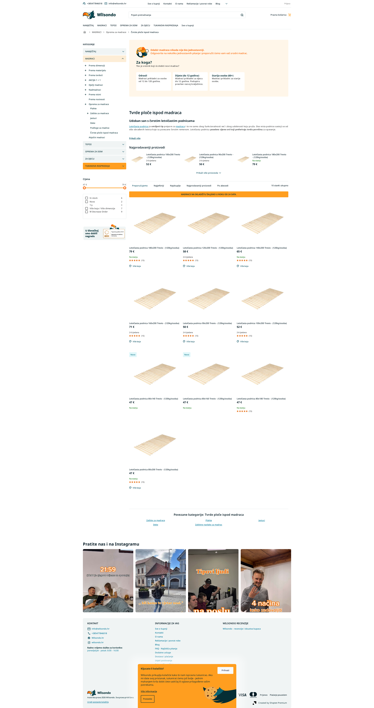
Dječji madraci (96, 85)
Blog (218, 3)
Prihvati (225, 670)
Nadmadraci (95, 89)
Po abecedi (222, 185)
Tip (106, 205)
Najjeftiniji (159, 185)
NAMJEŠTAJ (90, 51)
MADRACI (90, 58)
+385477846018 (99, 633)
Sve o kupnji (154, 3)
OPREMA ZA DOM (94, 151)
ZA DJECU (89, 158)
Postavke (147, 698)
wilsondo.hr (98, 642)
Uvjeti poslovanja (163, 660)
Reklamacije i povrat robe (199, 3)
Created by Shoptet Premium (272, 702)
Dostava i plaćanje (164, 656)
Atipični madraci (97, 137)
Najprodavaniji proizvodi (199, 185)
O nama (179, 3)
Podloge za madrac (99, 127)
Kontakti (167, 3)
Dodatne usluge (163, 652)
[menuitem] (88, 25)
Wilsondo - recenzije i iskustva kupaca (242, 628)
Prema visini (95, 94)
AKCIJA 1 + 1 (95, 80)
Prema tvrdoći (96, 75)
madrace (180, 126)
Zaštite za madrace (99, 113)
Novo (106, 201)
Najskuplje (175, 185)
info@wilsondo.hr (100, 628)
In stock (106, 198)
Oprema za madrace (99, 104)
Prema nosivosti (97, 99)
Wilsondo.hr (98, 637)
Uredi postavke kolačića (98, 702)
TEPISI (88, 144)
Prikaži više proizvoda (207, 172)
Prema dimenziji (97, 65)
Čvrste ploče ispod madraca (104, 132)
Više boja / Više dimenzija (106, 208)
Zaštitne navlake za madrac (208, 524)
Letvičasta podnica (138, 126)
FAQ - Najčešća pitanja (166, 648)
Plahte (93, 108)
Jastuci (93, 118)
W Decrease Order (106, 211)
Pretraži (242, 15)
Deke (92, 123)
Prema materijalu (97, 70)
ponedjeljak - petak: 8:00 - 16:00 (105, 649)
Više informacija (149, 691)
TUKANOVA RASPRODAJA (97, 166)
